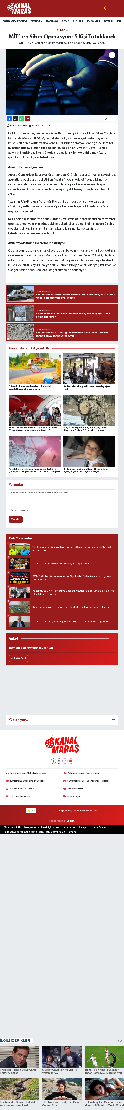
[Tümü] (113, 638)
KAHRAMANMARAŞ (14, 20)
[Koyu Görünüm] (105, 8)
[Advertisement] (62, 689)
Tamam (71, 832)
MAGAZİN (93, 20)
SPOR (65, 20)
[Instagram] (65, 761)
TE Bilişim (70, 821)
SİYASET (78, 20)
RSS (33, 810)
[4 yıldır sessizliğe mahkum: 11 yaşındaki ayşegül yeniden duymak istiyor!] (89, 451)
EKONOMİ (52, 20)
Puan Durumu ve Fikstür (22, 789)
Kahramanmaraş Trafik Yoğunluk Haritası (88, 781)
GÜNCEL (36, 20)
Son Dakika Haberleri (20, 796)
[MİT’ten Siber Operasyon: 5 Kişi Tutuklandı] (62, 82)
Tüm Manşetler (75, 789)
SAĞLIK (108, 20)
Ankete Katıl (18, 658)
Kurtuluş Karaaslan (18, 126)
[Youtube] (70, 761)
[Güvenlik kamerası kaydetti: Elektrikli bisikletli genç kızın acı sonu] (35, 368)
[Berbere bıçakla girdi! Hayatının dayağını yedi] (89, 368)
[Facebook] (53, 761)
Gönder (16, 519)
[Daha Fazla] (27, 118)
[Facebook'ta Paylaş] (9, 118)
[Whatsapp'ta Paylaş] (21, 118)
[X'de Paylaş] (15, 118)
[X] (59, 761)
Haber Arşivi (73, 796)
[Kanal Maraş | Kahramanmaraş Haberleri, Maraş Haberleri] (19, 8)
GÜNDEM (62, 30)
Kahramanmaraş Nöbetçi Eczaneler (28, 773)
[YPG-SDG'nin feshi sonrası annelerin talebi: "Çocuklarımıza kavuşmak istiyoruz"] (35, 410)
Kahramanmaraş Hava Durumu (83, 773)
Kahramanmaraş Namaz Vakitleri (27, 781)
